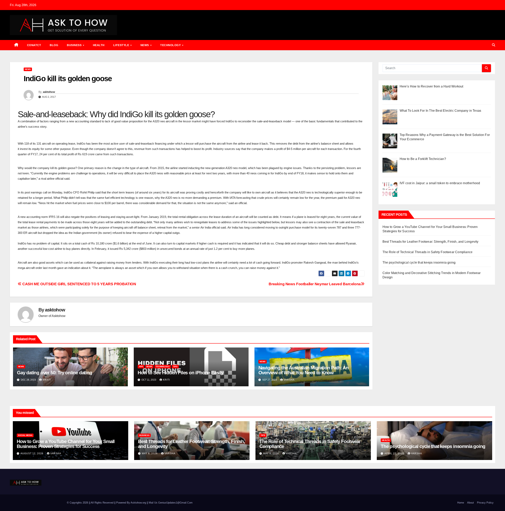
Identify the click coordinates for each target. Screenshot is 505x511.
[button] (493, 45)
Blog (54, 45)
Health (99, 45)
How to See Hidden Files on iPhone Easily (180, 372)
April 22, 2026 (394, 453)
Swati (47, 379)
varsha (289, 379)
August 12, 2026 (32, 453)
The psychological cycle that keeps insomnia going (419, 262)
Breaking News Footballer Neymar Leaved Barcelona (315, 284)
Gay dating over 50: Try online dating (54, 372)
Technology (171, 45)
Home (460, 502)
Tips (175, 366)
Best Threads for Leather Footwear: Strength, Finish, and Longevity (430, 241)
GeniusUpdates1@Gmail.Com (175, 502)
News (145, 45)
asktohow (49, 91)
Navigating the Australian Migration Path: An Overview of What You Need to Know (303, 370)
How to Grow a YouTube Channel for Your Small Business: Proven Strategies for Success (66, 444)
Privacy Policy (485, 502)
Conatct (34, 45)
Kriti (166, 379)
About (470, 502)
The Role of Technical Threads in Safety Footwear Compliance (427, 252)
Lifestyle (121, 45)
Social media (25, 435)
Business (74, 45)
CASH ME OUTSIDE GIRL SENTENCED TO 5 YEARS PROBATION (79, 284)
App (141, 366)
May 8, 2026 (150, 453)
